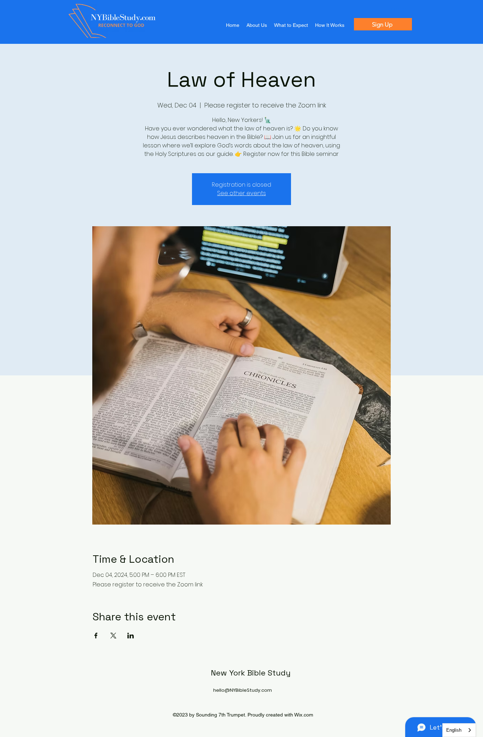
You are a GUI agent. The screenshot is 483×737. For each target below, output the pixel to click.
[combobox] (459, 730)
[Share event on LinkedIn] (130, 635)
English (453, 730)
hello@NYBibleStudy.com (242, 690)
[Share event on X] (113, 635)
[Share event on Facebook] (96, 635)
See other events (241, 193)
